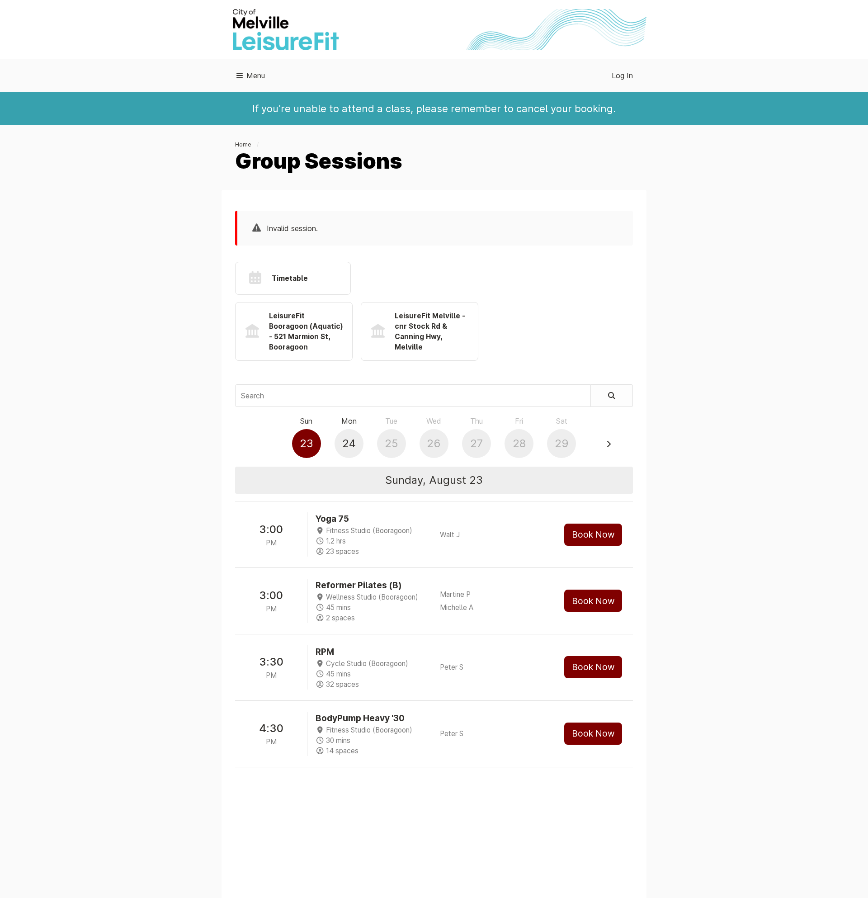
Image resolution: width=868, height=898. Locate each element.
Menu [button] (254, 75)
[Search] (612, 395)
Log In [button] (622, 75)
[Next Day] (608, 444)
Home (243, 144)
